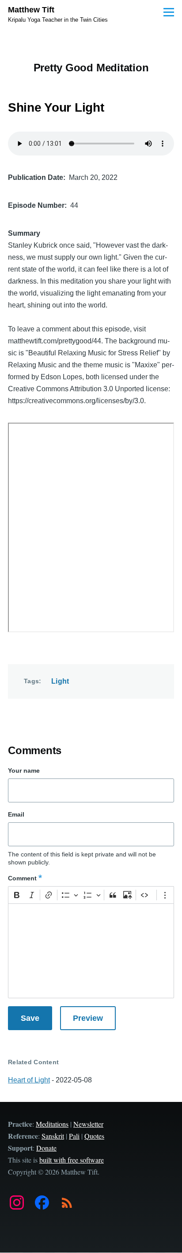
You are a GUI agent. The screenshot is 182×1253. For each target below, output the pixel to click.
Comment (22, 878)
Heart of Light (29, 1080)
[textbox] (91, 950)
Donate (46, 1147)
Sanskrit (53, 1135)
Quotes (94, 1135)
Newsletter (88, 1123)
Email (16, 814)
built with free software (71, 1159)
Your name (24, 770)
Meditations (52, 1123)
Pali (74, 1135)
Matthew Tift (31, 9)
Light (60, 681)
